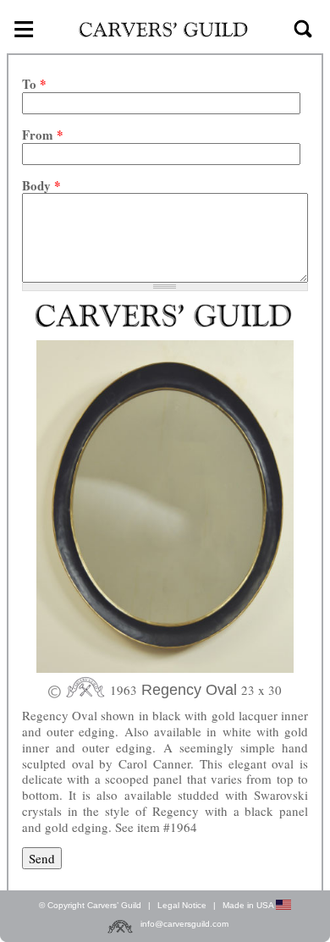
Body (41, 186)
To (34, 84)
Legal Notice (181, 905)
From (42, 135)
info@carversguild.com (184, 923)
